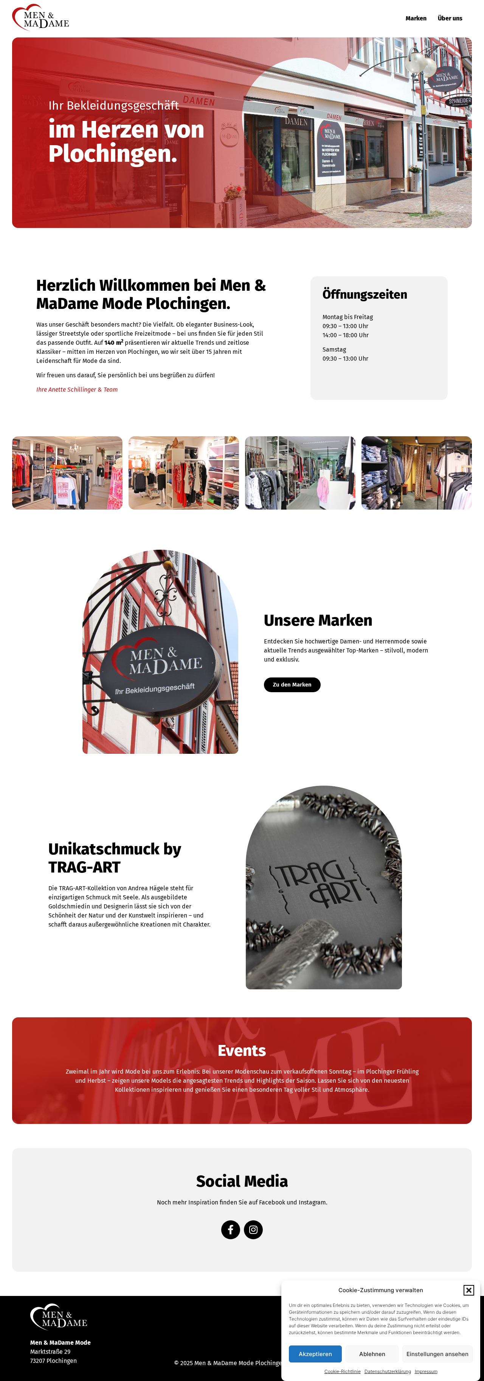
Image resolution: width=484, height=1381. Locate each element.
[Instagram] (253, 1229)
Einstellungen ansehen (437, 1354)
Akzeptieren (315, 1354)
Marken (416, 18)
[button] (469, 1290)
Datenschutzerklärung (388, 1371)
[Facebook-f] (230, 1229)
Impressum (426, 1371)
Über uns (450, 18)
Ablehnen (372, 1354)
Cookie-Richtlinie (342, 1371)
